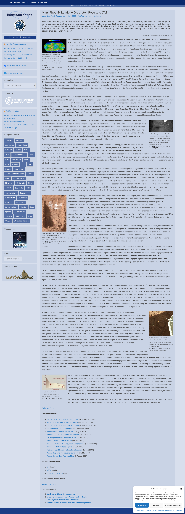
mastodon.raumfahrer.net (15, 73)
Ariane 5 (19, 140)
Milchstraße (20, 183)
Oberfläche (19, 188)
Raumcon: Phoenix (49, 484)
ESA (31, 154)
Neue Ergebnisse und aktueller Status (61, 438)
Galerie (33, 2)
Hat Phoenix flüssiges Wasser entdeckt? (62, 422)
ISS (22, 164)
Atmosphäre (22, 145)
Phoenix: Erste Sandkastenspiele (59, 447)
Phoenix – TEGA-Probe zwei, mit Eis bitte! (63, 435)
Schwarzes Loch (11, 207)
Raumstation (10, 198)
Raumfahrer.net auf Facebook (17, 65)
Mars (7, 178)
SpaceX (8, 212)
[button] (181, 489)
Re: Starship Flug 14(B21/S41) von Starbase (18, 48)
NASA (8, 188)
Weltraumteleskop (21, 221)
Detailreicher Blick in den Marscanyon (61, 494)
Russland (9, 202)
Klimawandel (19, 169)
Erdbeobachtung (19, 155)
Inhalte (17, 2)
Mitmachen (42, 2)
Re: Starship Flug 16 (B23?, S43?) (15, 58)
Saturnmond (20, 202)
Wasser (7, 221)
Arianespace (9, 145)
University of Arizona (55, 473)
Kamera (8, 169)
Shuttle (23, 207)
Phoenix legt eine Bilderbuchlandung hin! (62, 453)
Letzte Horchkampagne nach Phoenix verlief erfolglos (67, 497)
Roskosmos (23, 198)
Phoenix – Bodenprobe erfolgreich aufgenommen (66, 444)
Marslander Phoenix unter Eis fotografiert (63, 419)
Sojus (32, 207)
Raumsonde (24, 193)
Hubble (15, 164)
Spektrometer (20, 212)
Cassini (18, 150)
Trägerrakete (20, 216)
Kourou (30, 174)
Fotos (26, 159)
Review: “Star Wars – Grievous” (14, 121)
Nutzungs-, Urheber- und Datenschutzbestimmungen (160, 510)
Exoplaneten (16, 159)
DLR (7, 155)
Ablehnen (156, 505)
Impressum (179, 510)
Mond (30, 183)
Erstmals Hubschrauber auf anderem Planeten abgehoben (69, 503)
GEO (7, 164)
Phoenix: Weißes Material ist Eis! (59, 441)
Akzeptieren (142, 505)
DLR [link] (49, 398)
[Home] (11, 2)
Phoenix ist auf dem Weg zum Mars (60, 456)
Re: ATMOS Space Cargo (12, 52)
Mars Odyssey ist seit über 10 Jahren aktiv (63, 500)
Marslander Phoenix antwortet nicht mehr (63, 425)
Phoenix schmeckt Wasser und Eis (60, 432)
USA (30, 216)
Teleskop (8, 216)
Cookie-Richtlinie (140, 510)
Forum (25, 2)
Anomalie (9, 140)
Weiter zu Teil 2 (48, 408)
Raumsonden (61, 16)
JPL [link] (50, 67)
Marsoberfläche (18, 178)
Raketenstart (10, 193)
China (26, 150)
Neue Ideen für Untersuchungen (59, 429)
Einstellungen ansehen (173, 505)
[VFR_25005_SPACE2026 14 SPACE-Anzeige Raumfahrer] (19, 240)
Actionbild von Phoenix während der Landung (64, 450)
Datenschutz (25, 37)
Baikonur (8, 150)
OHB (28, 188)
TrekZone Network (13, 111)
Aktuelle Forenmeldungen (16, 44)
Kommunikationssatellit (14, 174)
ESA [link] (46, 398)
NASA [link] (171, 35)
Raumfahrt (51, 16)
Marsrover (9, 183)
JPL (29, 164)
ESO (6, 159)
